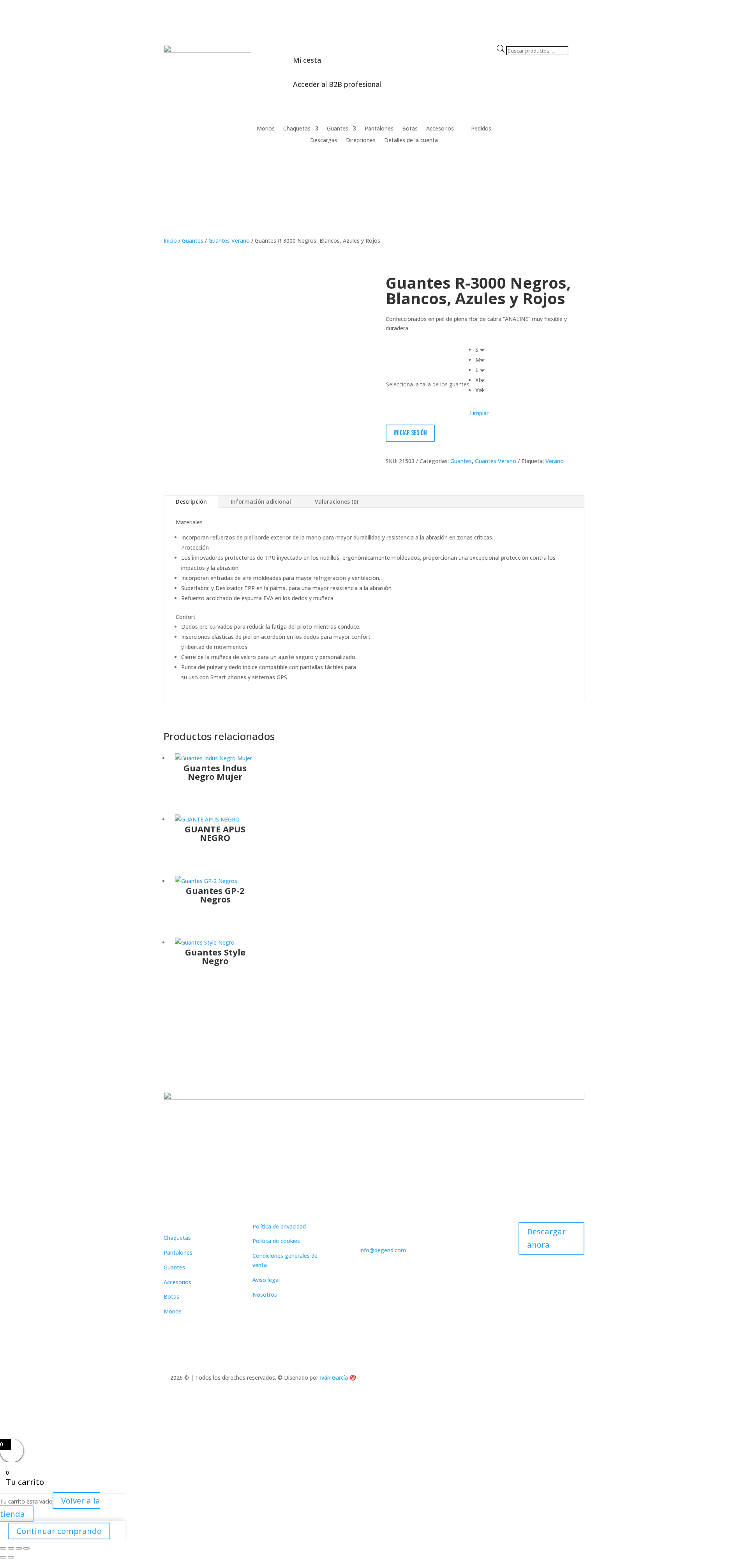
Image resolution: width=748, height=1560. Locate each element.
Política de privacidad (279, 1226)
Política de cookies (276, 1240)
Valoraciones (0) (336, 501)
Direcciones (361, 140)
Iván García (334, 1377)
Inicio (170, 240)
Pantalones (379, 129)
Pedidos (481, 129)
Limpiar (479, 413)
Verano (554, 461)
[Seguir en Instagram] (578, 129)
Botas (410, 129)
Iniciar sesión (410, 433)
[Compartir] (19, 1548)
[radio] (482, 350)
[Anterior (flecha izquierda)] (3, 1557)
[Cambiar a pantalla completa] (11, 1548)
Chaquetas (296, 129)
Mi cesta (307, 60)
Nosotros (264, 1294)
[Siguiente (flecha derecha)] (11, 1557)
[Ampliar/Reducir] (3, 1548)
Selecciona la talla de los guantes (427, 384)
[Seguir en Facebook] (562, 129)
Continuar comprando (59, 1531)
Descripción (191, 501)
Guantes (337, 129)
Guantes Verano (229, 240)
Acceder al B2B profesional (337, 84)
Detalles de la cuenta (411, 140)
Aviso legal (266, 1279)
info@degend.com (383, 1250)
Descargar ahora (546, 1238)
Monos (266, 129)
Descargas (323, 140)
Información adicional (261, 501)
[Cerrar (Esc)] (26, 1548)
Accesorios (440, 129)
